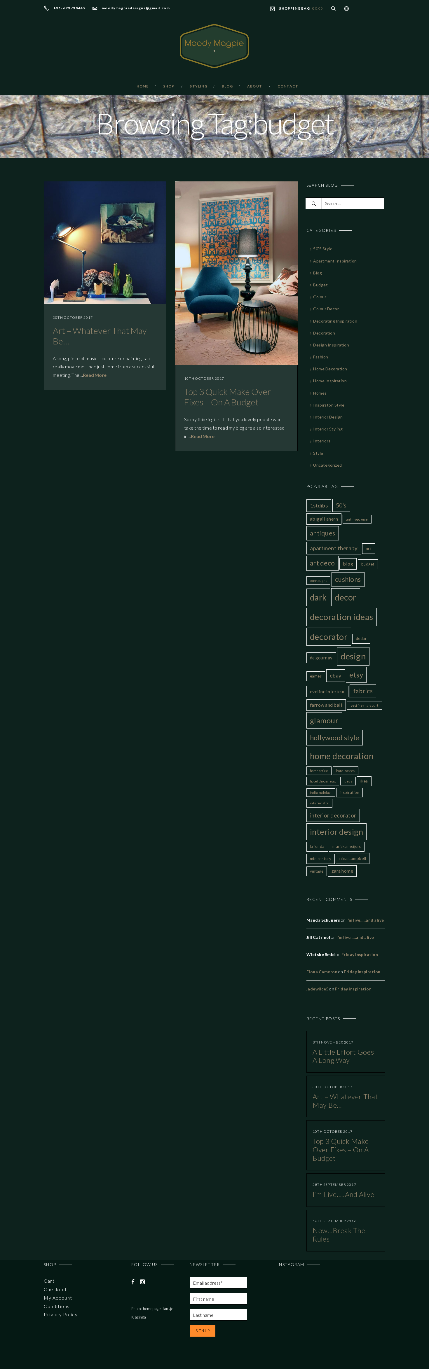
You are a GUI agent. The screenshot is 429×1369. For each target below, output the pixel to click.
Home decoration (330, 368)
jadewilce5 (317, 988)
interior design (336, 831)
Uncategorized (327, 465)
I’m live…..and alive (365, 920)
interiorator (319, 803)
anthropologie (357, 519)
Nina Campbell (352, 858)
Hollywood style (334, 737)
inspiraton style (328, 404)
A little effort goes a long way (343, 1056)
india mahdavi (321, 792)
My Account (58, 1297)
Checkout (55, 1289)
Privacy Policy (61, 1314)
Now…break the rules (339, 1234)
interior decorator (333, 815)
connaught (318, 580)
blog (317, 272)
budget (320, 284)
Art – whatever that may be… (345, 1100)
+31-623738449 (69, 8)
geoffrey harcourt (364, 705)
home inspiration (330, 380)
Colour (319, 296)
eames (316, 676)
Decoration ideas (341, 617)
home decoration (342, 756)
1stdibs (319, 505)
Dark (318, 597)
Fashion (320, 356)
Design (353, 656)
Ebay (335, 675)
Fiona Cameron (321, 971)
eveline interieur (327, 691)
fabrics (363, 690)
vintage (316, 871)
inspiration (349, 792)
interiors (321, 440)
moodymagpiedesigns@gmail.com (136, 8)
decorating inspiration (335, 320)
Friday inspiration (359, 954)
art (369, 548)
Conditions (57, 1306)
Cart (49, 1281)
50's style (322, 248)
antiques (322, 533)
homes (320, 393)
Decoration (324, 332)
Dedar (361, 638)
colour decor (326, 308)
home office (319, 771)
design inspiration (331, 344)
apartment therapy (334, 548)
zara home (342, 870)
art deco (322, 563)
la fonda (317, 846)
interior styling (328, 428)
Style (318, 453)
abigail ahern (324, 518)
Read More (95, 375)
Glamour (324, 720)
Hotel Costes (345, 771)
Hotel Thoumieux (323, 781)
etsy (356, 675)
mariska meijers (346, 846)
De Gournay (321, 657)
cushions (348, 579)
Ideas (348, 781)
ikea (364, 781)
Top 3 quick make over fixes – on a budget (227, 396)
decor (345, 597)
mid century (320, 858)
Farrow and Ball (326, 705)
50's (341, 505)
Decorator (329, 636)
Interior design (328, 416)
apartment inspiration (335, 260)
